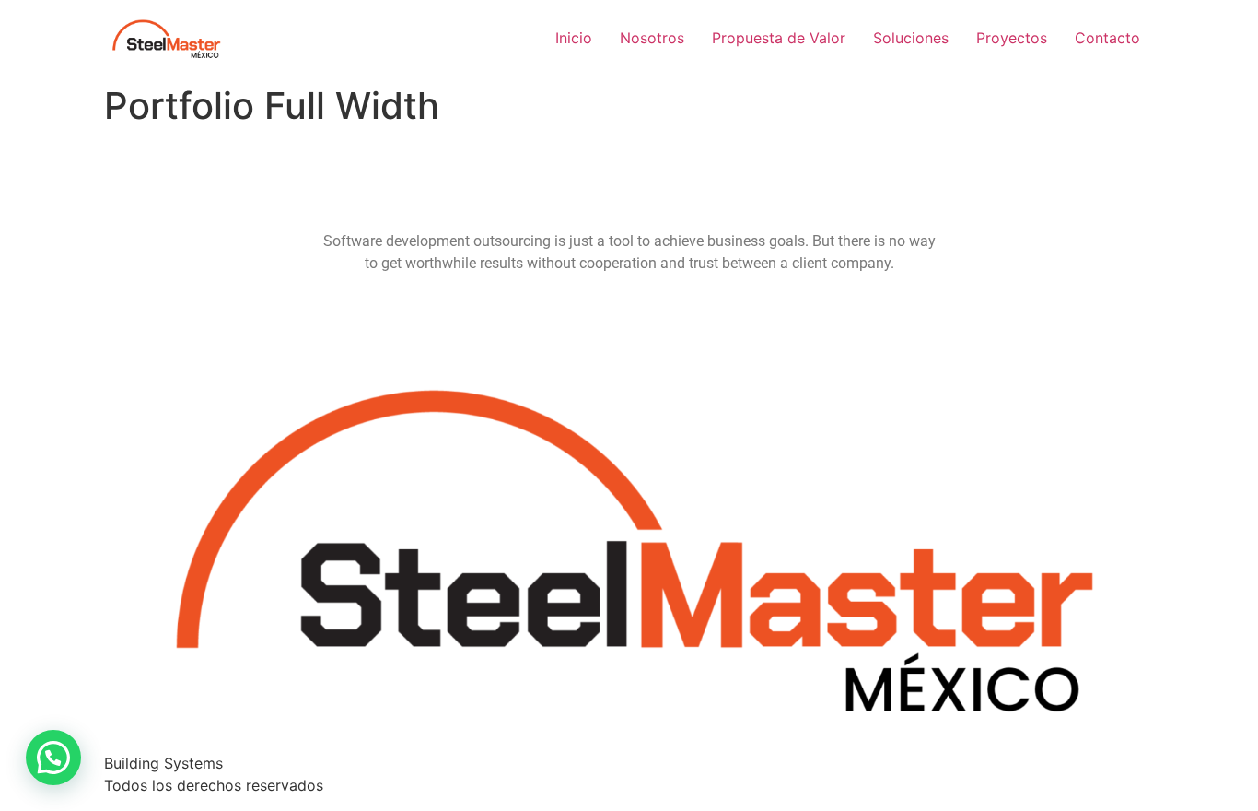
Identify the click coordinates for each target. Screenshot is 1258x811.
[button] (53, 757)
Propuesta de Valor (778, 38)
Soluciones (911, 38)
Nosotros (652, 38)
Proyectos (1011, 38)
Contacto (1107, 38)
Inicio (573, 38)
